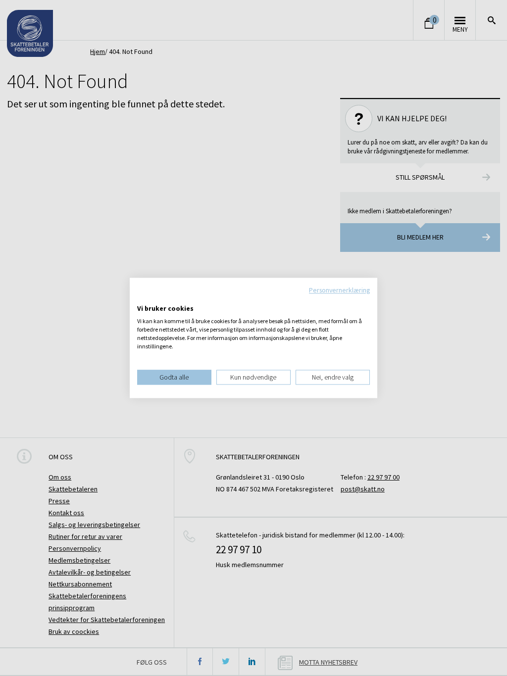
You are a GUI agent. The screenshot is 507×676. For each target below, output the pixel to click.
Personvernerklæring (339, 290)
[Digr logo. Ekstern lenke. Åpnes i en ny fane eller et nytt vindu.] (144, 298)
